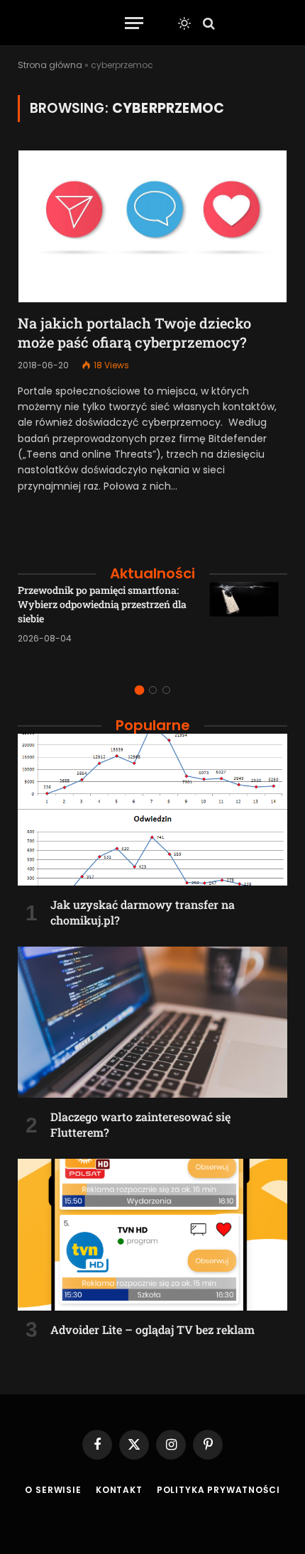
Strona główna (50, 65)
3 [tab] (166, 690)
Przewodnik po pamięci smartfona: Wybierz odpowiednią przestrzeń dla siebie (102, 604)
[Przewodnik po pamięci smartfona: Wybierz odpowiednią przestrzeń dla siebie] (248, 621)
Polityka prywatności (218, 1490)
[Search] (207, 23)
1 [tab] (139, 690)
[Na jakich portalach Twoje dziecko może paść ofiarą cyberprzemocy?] (152, 226)
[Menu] (134, 23)
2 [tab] (153, 690)
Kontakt (119, 1490)
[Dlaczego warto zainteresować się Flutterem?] (152, 1022)
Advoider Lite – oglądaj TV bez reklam (152, 1329)
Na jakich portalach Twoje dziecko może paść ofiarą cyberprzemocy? (134, 332)
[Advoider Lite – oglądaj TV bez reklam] (152, 1235)
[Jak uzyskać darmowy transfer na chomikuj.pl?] (152, 810)
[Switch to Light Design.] (184, 23)
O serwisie (53, 1490)
